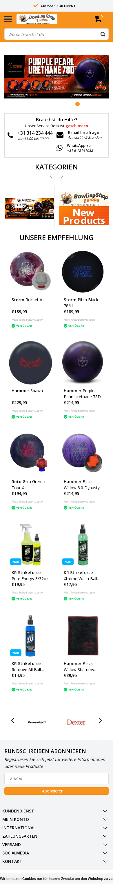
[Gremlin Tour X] (30, 454)
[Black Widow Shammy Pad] (83, 635)
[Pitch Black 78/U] (83, 272)
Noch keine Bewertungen (27, 320)
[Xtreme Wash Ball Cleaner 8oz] (83, 545)
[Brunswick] (37, 722)
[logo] (46, 19)
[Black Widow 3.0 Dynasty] (83, 454)
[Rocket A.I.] (30, 272)
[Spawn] (30, 363)
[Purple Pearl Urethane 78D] (83, 363)
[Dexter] (76, 722)
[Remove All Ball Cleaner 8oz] (30, 635)
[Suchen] (102, 34)
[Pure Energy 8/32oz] (30, 545)
